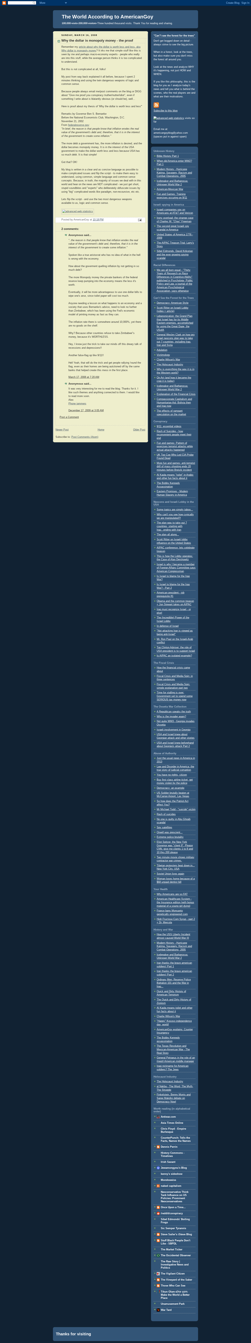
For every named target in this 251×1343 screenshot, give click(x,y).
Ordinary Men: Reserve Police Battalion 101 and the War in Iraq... (174, 983)
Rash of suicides (166, 814)
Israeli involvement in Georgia (173, 729)
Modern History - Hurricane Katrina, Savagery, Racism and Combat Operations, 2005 (174, 172)
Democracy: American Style (172, 303)
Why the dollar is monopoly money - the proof (97, 40)
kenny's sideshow (171, 1174)
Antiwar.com (168, 1116)
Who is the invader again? (171, 716)
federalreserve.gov (78, 125)
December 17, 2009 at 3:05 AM (86, 410)
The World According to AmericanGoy (107, 17)
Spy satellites (164, 827)
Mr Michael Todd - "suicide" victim (176, 809)
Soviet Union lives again (170, 873)
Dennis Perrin (169, 1147)
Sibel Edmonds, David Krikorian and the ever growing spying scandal (175, 254)
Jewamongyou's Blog (174, 1168)
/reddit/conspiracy (172, 1213)
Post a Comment (69, 417)
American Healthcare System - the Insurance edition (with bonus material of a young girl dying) (175, 902)
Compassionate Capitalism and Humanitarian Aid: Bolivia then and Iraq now (174, 402)
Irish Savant (168, 1162)
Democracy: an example (170, 788)
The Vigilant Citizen (173, 1273)
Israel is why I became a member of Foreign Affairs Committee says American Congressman (176, 568)
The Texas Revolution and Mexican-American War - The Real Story (173, 1049)
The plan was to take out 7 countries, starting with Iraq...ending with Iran (172, 526)
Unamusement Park (173, 1304)
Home (101, 429)
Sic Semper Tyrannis (173, 1228)
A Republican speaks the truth (174, 711)
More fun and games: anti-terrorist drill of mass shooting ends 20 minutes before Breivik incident (176, 466)
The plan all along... (168, 534)
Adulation (162, 350)
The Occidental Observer (176, 1255)
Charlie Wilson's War (168, 359)
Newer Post (62, 429)
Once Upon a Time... (173, 1207)
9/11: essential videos (169, 426)
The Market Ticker (171, 1249)
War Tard (166, 1310)
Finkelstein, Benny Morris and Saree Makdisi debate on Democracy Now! (174, 1098)
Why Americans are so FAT (172, 894)
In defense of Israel (168, 626)
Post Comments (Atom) (84, 437)
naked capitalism (171, 1186)
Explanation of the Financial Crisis (176, 394)
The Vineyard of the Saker (176, 1279)
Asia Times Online (172, 1123)
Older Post (139, 429)
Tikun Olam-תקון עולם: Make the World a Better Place (175, 1294)
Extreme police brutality (170, 837)
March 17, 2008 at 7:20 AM (83, 377)
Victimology (163, 355)
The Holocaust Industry (170, 364)
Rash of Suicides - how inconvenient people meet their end (174, 435)
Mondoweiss (168, 1180)
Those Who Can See (173, 1285)
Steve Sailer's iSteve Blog (176, 1234)
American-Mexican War (170, 189)
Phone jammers (77, 403)
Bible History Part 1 (168, 156)
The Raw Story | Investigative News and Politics (175, 1264)
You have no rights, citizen (172, 774)
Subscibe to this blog (165, 110)
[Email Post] (139, 220)
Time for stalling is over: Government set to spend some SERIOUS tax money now (175, 696)
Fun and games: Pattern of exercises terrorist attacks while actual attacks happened (175, 446)
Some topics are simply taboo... (175, 509)
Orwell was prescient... (170, 832)
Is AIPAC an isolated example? (174, 655)
